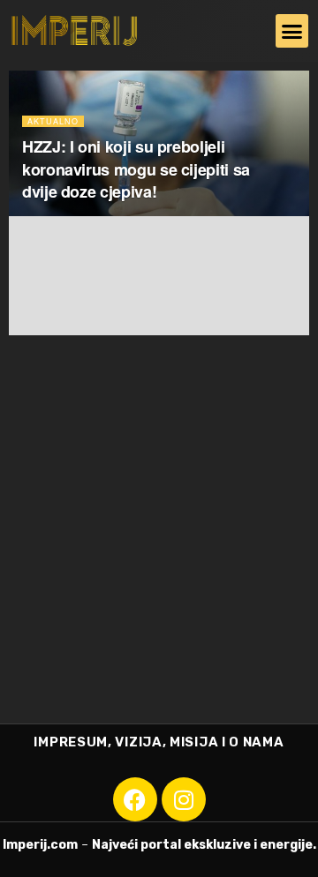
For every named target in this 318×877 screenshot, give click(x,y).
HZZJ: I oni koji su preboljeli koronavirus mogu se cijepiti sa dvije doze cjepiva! (136, 168)
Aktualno (53, 121)
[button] (292, 31)
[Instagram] (184, 799)
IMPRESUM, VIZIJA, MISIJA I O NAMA (159, 742)
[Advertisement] (159, 556)
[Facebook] (135, 799)
